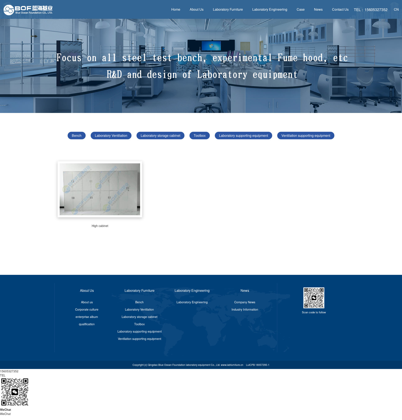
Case (301, 9)
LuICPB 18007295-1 (257, 364)
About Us (197, 9)
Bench (76, 135)
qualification (87, 324)
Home (175, 9)
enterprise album (87, 317)
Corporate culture (86, 309)
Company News (244, 302)
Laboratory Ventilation (111, 135)
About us (87, 302)
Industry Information (245, 309)
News (318, 9)
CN (396, 9)
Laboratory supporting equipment (243, 135)
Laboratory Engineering (269, 9)
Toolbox (200, 135)
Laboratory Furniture (228, 9)
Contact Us (340, 9)
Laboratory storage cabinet (160, 135)
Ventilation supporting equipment (305, 135)
